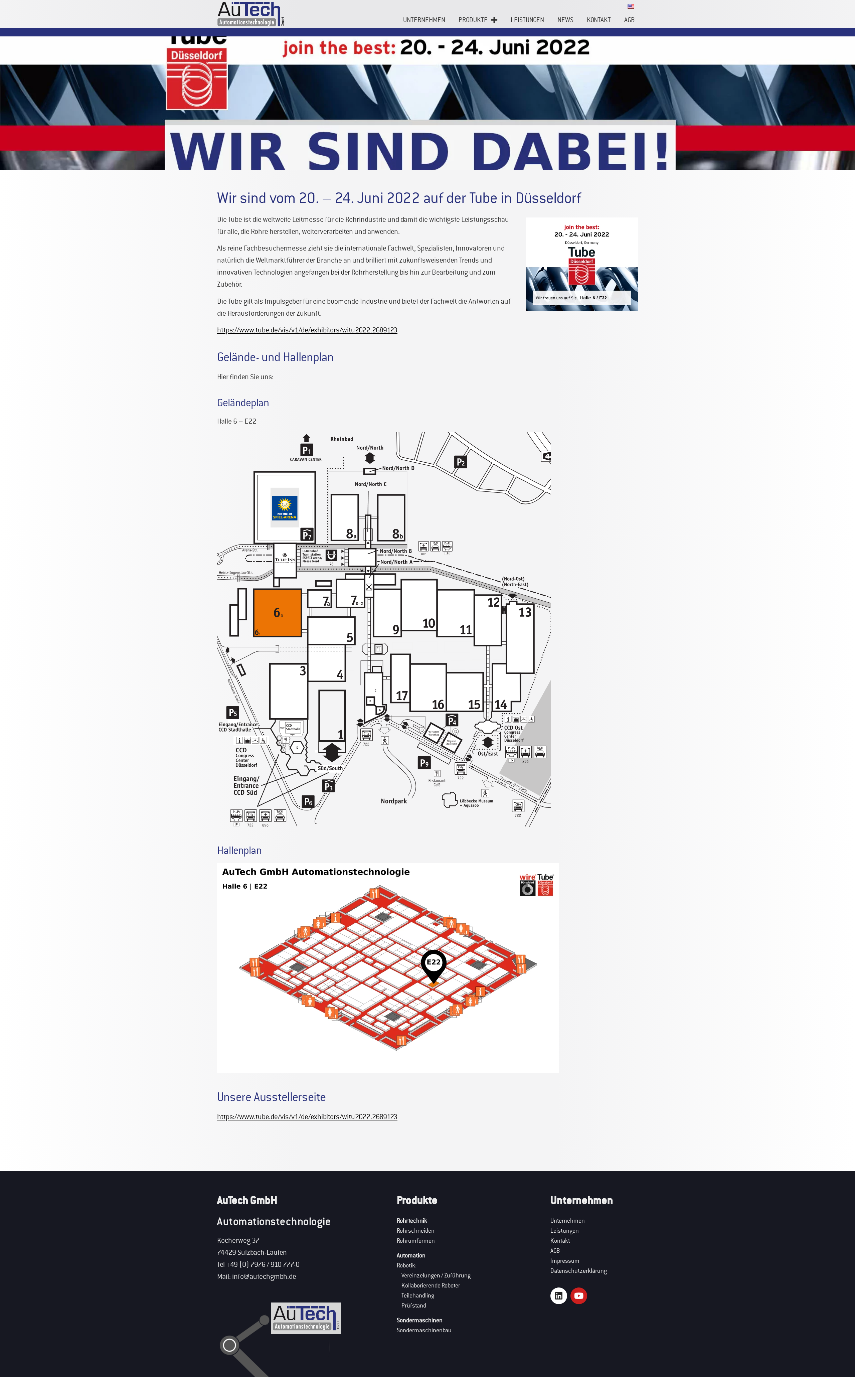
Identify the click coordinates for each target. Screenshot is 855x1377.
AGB (629, 20)
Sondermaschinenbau (424, 1330)
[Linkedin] (558, 1295)
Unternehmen (567, 1220)
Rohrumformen (416, 1240)
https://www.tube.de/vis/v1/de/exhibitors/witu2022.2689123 (307, 330)
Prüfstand (413, 1305)
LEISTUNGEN (527, 20)
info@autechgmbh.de (264, 1276)
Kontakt (560, 1240)
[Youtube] (578, 1295)
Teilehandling (417, 1295)
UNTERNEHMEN (424, 20)
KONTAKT (599, 20)
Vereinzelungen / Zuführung (436, 1275)
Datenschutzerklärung (578, 1270)
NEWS (565, 20)
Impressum (564, 1260)
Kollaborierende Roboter (430, 1285)
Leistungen (564, 1230)
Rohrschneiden (416, 1230)
